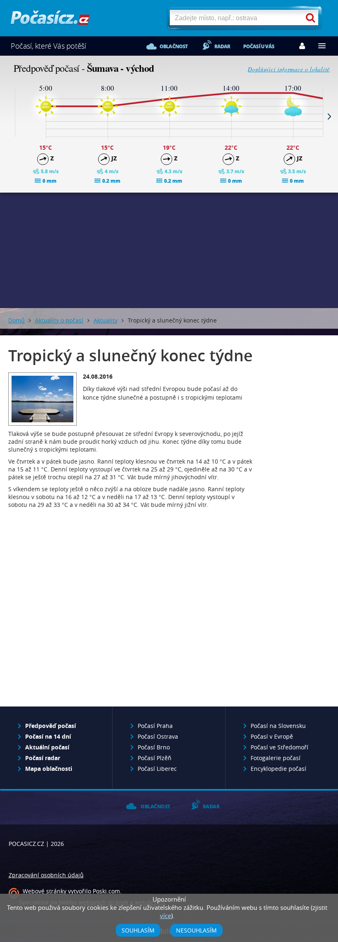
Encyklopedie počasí (278, 768)
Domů (16, 320)
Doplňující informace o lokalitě (289, 69)
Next (329, 116)
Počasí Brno (154, 747)
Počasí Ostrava (158, 736)
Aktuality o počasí (59, 320)
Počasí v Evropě (272, 736)
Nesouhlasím (196, 930)
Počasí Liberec (157, 768)
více (165, 915)
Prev (8, 116)
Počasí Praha (155, 726)
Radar (222, 46)
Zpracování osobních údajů (46, 875)
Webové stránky (44, 891)
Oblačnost (174, 46)
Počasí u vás (258, 46)
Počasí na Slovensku (278, 726)
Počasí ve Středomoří (279, 747)
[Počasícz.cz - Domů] (50, 21)
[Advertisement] (169, 250)
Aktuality (105, 320)
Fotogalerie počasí (275, 758)
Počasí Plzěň (154, 758)
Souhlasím (138, 930)
